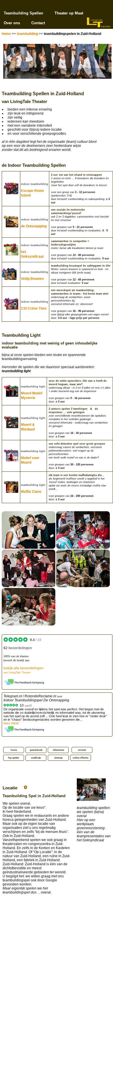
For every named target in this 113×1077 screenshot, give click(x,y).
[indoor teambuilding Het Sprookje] (28, 586)
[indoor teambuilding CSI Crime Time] (28, 624)
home (6, 34)
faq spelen (13, 757)
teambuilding (27, 34)
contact (82, 750)
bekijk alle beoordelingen (23, 670)
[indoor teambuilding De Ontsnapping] (28, 548)
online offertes (80, 757)
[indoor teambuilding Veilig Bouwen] (83, 586)
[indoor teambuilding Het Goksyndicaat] (83, 548)
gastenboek (36, 750)
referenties (58, 750)
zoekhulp (36, 757)
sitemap (58, 757)
